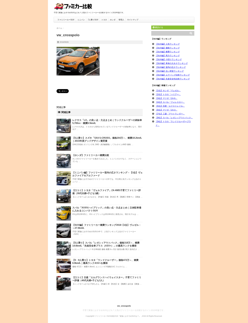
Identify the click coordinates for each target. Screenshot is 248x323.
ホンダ (113, 20)
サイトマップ (132, 20)
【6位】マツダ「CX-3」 (166, 110)
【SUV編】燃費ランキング (168, 52)
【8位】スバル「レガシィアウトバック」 (174, 117)
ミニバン (81, 20)
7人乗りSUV (93, 20)
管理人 (121, 20)
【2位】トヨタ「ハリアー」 (168, 94)
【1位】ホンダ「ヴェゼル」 (168, 90)
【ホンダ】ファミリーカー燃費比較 (90, 155)
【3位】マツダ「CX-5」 (166, 98)
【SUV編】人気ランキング (168, 44)
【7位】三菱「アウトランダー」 (170, 114)
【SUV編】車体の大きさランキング (172, 63)
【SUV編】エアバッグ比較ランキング (173, 75)
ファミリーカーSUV (65, 20)
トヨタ (104, 20)
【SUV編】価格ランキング (168, 48)
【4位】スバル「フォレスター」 (170, 102)
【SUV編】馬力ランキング (168, 55)
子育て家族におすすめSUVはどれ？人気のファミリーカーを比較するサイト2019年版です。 (124, 310)
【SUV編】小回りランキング (169, 59)
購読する (158, 27)
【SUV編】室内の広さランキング (171, 67)
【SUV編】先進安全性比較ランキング (173, 79)
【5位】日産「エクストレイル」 (170, 106)
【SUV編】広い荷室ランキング (170, 71)
